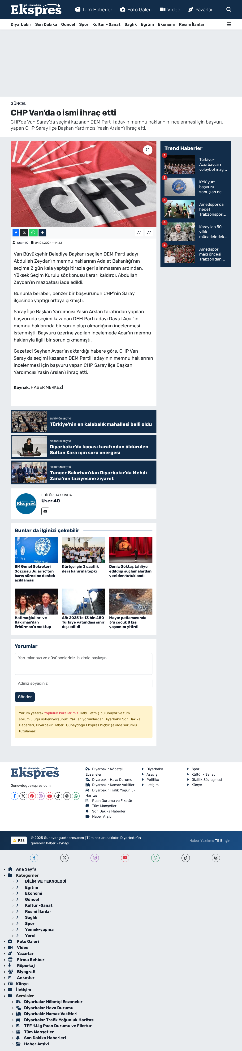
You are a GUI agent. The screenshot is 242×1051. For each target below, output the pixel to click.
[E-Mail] (45, 511)
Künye (197, 785)
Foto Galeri (139, 10)
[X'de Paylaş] (24, 232)
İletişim (153, 785)
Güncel (68, 24)
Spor (83, 24)
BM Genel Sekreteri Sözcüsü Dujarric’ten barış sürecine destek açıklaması (35, 573)
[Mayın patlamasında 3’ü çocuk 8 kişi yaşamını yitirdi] (130, 601)
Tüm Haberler (97, 10)
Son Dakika (46, 24)
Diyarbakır (21, 24)
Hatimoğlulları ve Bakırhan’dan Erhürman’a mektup (33, 622)
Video (173, 10)
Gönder (25, 696)
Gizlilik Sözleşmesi (207, 780)
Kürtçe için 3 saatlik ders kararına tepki (80, 568)
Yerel (29, 935)
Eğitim (147, 24)
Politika (153, 780)
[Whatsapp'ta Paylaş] (33, 232)
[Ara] (228, 9)
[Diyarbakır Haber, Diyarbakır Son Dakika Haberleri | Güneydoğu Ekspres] (36, 9)
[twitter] (64, 858)
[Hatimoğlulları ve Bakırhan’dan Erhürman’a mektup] (36, 601)
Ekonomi (166, 24)
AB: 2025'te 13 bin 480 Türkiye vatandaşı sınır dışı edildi (83, 622)
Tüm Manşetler (104, 806)
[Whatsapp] (76, 796)
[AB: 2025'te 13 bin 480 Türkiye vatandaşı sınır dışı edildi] (83, 601)
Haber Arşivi (102, 816)
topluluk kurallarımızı (62, 713)
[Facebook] (14, 796)
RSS (21, 840)
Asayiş (152, 774)
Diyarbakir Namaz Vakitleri (113, 785)
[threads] (216, 858)
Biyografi (25, 971)
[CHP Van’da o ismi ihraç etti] (83, 184)
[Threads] (67, 796)
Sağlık (131, 24)
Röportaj (25, 965)
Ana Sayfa (26, 869)
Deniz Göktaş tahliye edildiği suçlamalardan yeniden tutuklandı (130, 571)
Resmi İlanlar (191, 24)
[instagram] (95, 858)
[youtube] (125, 858)
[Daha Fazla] (42, 232)
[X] (23, 796)
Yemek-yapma (39, 929)
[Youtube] (49, 796)
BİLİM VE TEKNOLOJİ (45, 881)
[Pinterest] (32, 796)
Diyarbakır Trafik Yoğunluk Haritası (59, 1019)
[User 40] (26, 503)
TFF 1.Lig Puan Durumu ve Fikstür (58, 1025)
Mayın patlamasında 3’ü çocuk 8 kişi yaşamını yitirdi (127, 622)
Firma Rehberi (31, 959)
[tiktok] (186, 858)
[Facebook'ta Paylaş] (16, 232)
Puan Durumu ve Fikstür (112, 801)
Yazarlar (204, 10)
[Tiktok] (58, 796)
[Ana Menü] (229, 24)
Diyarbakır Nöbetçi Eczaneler (53, 1001)
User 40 (22, 242)
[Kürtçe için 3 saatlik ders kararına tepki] (83, 550)
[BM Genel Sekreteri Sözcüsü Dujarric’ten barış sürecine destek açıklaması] (36, 550)
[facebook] (34, 858)
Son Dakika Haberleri (109, 811)
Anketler (25, 977)
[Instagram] (41, 796)
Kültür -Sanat (38, 905)
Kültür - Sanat (106, 24)
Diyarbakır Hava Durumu (112, 780)
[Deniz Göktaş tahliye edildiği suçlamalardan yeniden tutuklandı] (130, 550)
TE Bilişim (223, 840)
